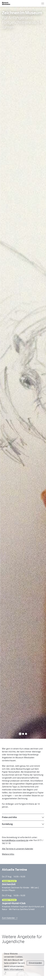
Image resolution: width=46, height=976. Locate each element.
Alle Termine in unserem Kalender (17, 848)
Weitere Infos (8, 854)
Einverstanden (35, 963)
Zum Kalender (8, 918)
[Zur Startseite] (6, 3)
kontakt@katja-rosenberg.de (15, 840)
